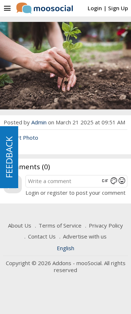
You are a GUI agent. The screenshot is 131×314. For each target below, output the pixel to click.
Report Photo (21, 137)
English (65, 248)
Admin (39, 122)
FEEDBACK (9, 157)
